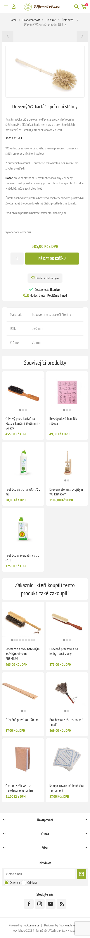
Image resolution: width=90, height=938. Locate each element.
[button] (20, 410)
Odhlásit (32, 882)
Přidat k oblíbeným (47, 278)
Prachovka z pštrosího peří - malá (66, 722)
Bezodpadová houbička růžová (63, 421)
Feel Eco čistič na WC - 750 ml (22, 492)
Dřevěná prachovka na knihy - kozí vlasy (63, 651)
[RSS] (61, 904)
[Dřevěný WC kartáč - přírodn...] (82, 36)
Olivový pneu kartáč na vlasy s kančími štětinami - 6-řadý (22, 423)
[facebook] (29, 904)
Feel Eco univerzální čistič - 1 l (22, 557)
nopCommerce (31, 925)
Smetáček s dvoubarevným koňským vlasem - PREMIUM (22, 654)
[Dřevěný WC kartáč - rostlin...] (7, 36)
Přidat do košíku (52, 258)
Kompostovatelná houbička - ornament (66, 788)
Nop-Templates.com (70, 925)
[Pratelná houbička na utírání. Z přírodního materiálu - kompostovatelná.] (67, 759)
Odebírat (15, 882)
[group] (23, 392)
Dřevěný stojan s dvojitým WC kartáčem (66, 492)
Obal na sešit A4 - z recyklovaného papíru (19, 788)
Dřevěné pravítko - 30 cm (21, 719)
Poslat (81, 874)
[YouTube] (50, 904)
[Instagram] (40, 904)
